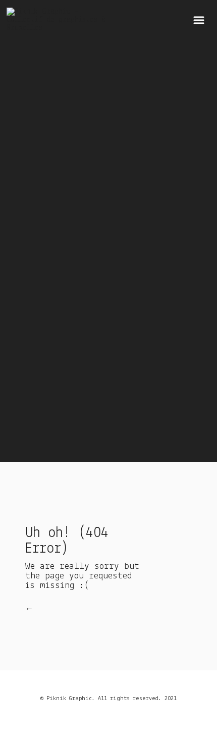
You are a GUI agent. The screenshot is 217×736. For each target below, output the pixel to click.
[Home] (57, 26)
